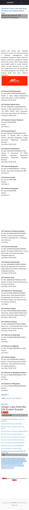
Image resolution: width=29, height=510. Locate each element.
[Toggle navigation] (21, 2)
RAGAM (11, 468)
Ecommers (4, 465)
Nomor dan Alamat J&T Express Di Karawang (12, 443)
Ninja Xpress (5, 468)
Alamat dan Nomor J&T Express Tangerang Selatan (14, 431)
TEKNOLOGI (16, 461)
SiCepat (10, 461)
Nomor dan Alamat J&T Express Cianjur (11, 448)
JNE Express (12, 465)
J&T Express (17, 398)
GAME (15, 463)
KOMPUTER (23, 461)
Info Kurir (9, 398)
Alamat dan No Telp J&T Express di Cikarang (12, 440)
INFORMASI (21, 458)
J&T (9, 458)
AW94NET (10, 2)
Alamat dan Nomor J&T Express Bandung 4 (12, 434)
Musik (17, 465)
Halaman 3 (4, 395)
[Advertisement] (14, 34)
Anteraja (4, 463)
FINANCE (20, 463)
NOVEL (21, 465)
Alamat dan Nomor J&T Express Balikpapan (12, 445)
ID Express (4, 461)
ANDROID (10, 463)
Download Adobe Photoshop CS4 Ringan (11, 424)
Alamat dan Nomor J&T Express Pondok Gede (13, 437)
